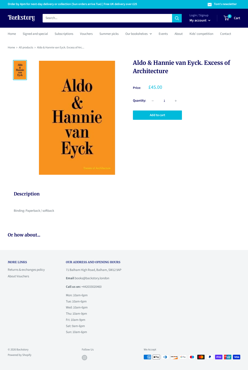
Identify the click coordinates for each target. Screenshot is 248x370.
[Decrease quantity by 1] (153, 101)
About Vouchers (18, 276)
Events (163, 33)
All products (26, 47)
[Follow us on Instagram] (84, 357)
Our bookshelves (136, 33)
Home (12, 33)
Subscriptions (64, 33)
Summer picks (109, 33)
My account (198, 20)
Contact (225, 33)
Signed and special (35, 33)
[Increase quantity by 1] (176, 101)
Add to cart (157, 115)
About (179, 33)
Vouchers (86, 33)
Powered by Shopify (19, 355)
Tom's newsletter (225, 4)
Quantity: (139, 100)
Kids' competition (201, 33)
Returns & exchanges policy (26, 269)
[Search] (177, 18)
